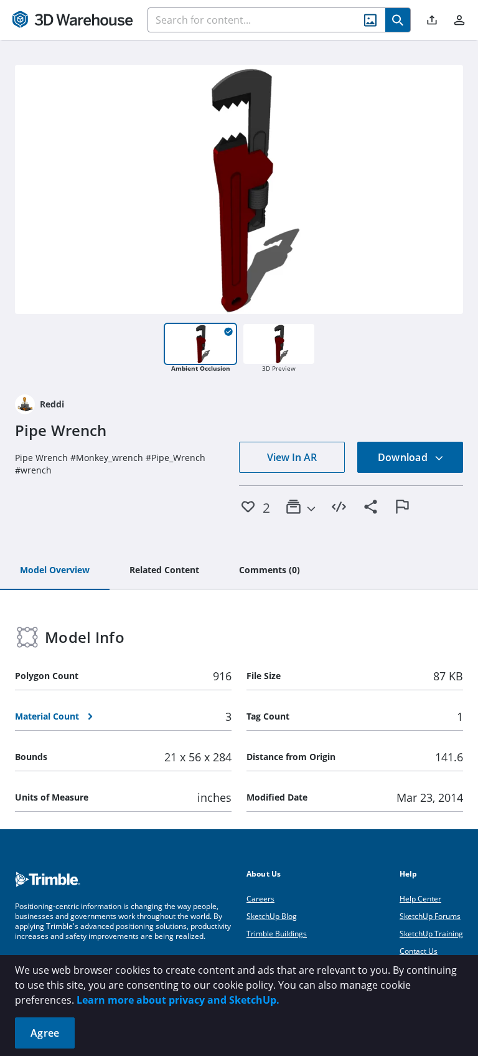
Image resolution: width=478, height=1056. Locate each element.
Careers (260, 898)
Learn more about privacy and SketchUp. (178, 1000)
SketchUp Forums (430, 916)
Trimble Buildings (276, 933)
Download (404, 457)
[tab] (55, 570)
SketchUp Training (431, 933)
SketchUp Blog (271, 916)
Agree (44, 1033)
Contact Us (419, 951)
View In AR (292, 457)
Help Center (420, 898)
